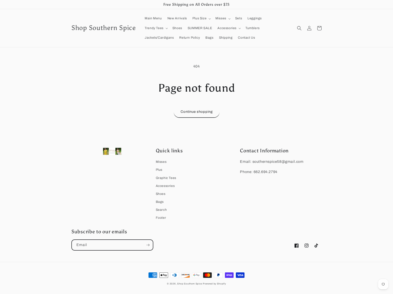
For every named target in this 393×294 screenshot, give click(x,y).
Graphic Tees (166, 178)
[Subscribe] (148, 245)
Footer (161, 217)
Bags (160, 202)
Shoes (161, 194)
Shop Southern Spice (189, 283)
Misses (161, 161)
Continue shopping (197, 111)
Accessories (165, 186)
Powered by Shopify (214, 283)
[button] (201, 18)
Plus (159, 169)
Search (161, 209)
